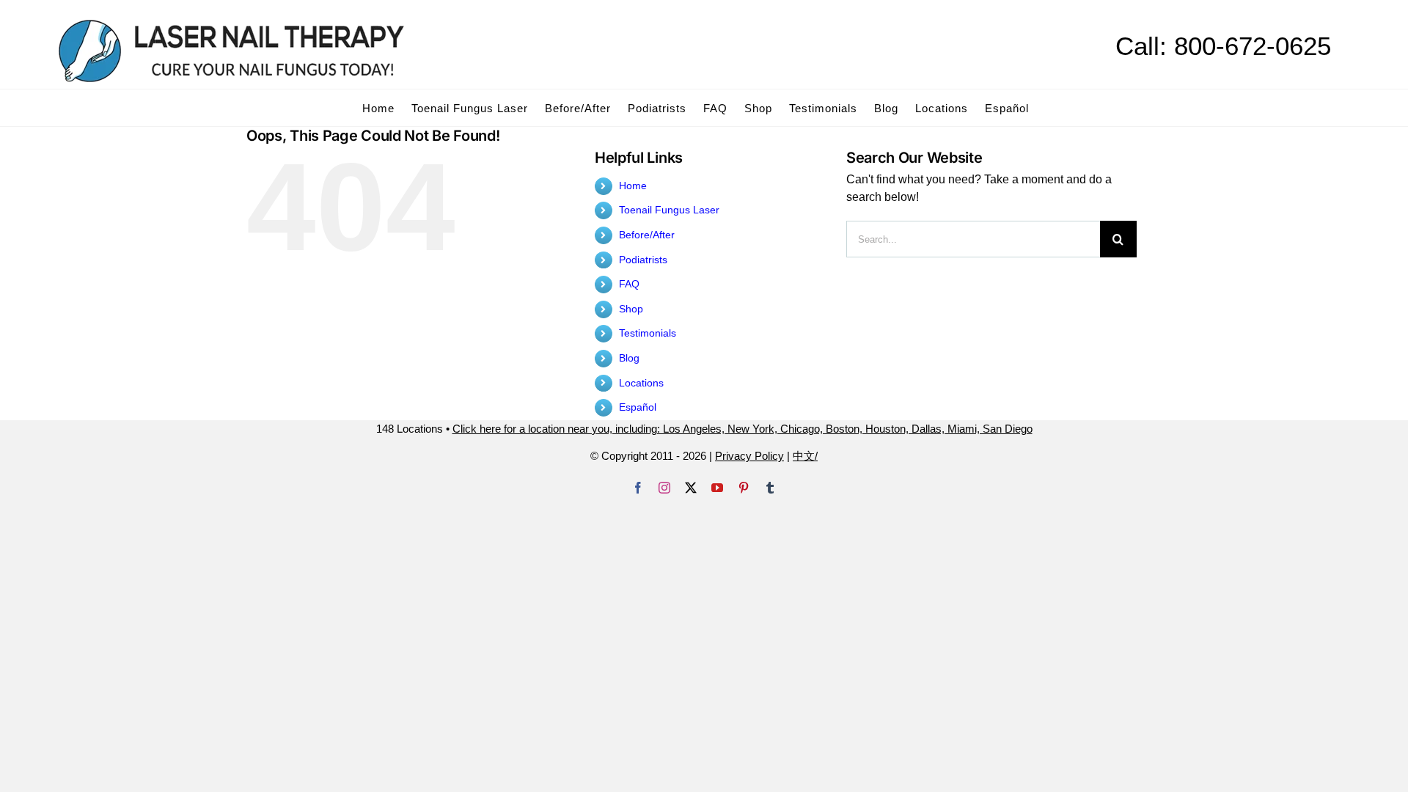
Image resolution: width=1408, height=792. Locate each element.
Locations (641, 383)
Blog (629, 358)
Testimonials (647, 333)
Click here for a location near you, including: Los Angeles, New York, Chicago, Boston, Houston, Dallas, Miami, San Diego (742, 428)
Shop (631, 309)
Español (637, 407)
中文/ (805, 456)
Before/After (647, 235)
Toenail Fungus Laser (669, 210)
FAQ (629, 284)
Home (633, 185)
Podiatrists (643, 259)
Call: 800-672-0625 (1223, 46)
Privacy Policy (749, 456)
